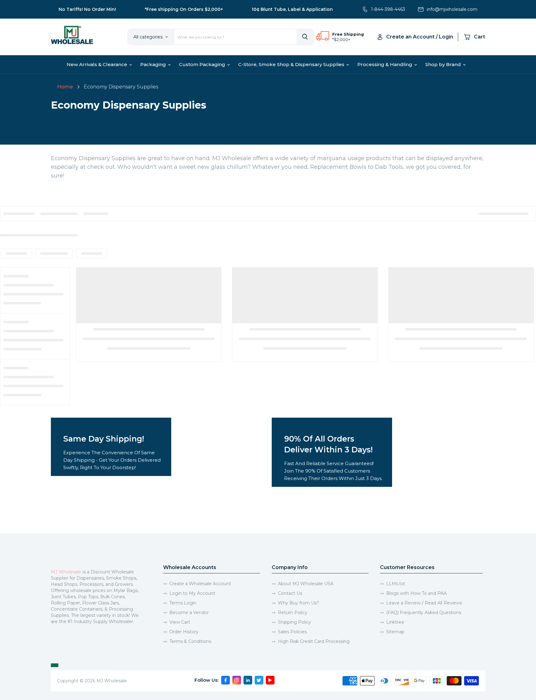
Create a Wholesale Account (200, 583)
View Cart (179, 622)
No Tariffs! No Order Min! (87, 9)
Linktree (395, 622)
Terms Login (182, 603)
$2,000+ (342, 39)
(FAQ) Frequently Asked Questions (423, 612)
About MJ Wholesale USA (305, 583)
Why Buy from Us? (298, 603)
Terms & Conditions (190, 641)
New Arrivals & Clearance (97, 64)
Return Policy (292, 612)
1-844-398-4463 (388, 9)
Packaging (153, 64)
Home (65, 87)
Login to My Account (192, 593)
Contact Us (290, 593)
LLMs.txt (395, 583)
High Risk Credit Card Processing (314, 641)
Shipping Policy (294, 622)
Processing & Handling (385, 64)
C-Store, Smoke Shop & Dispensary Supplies (292, 64)
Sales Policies (292, 632)
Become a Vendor (189, 612)
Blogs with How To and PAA (416, 593)
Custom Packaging (202, 64)
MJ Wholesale (66, 572)
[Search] (305, 37)
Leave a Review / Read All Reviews (424, 603)
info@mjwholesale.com (452, 9)
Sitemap (395, 632)
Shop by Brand (443, 64)
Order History (184, 632)
